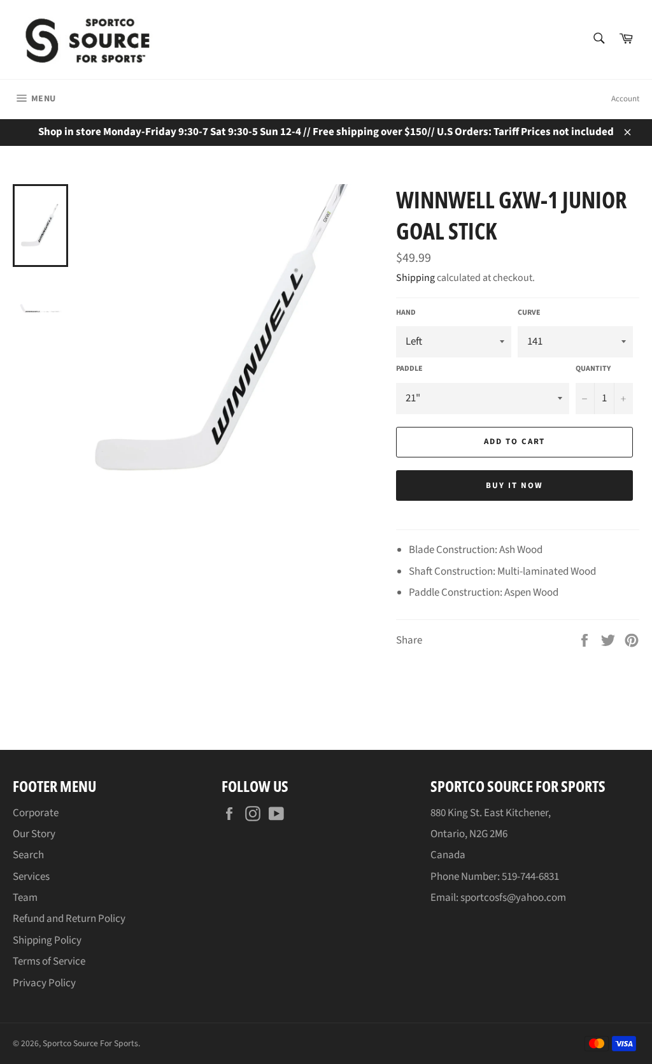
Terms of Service (49, 961)
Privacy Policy (44, 983)
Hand (406, 313)
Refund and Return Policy (69, 918)
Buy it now (514, 485)
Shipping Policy (47, 940)
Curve (529, 313)
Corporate (36, 813)
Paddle (409, 369)
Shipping (415, 278)
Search (28, 855)
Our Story (34, 834)
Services (31, 876)
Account (625, 98)
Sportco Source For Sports (90, 1043)
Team (25, 897)
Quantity (593, 369)
